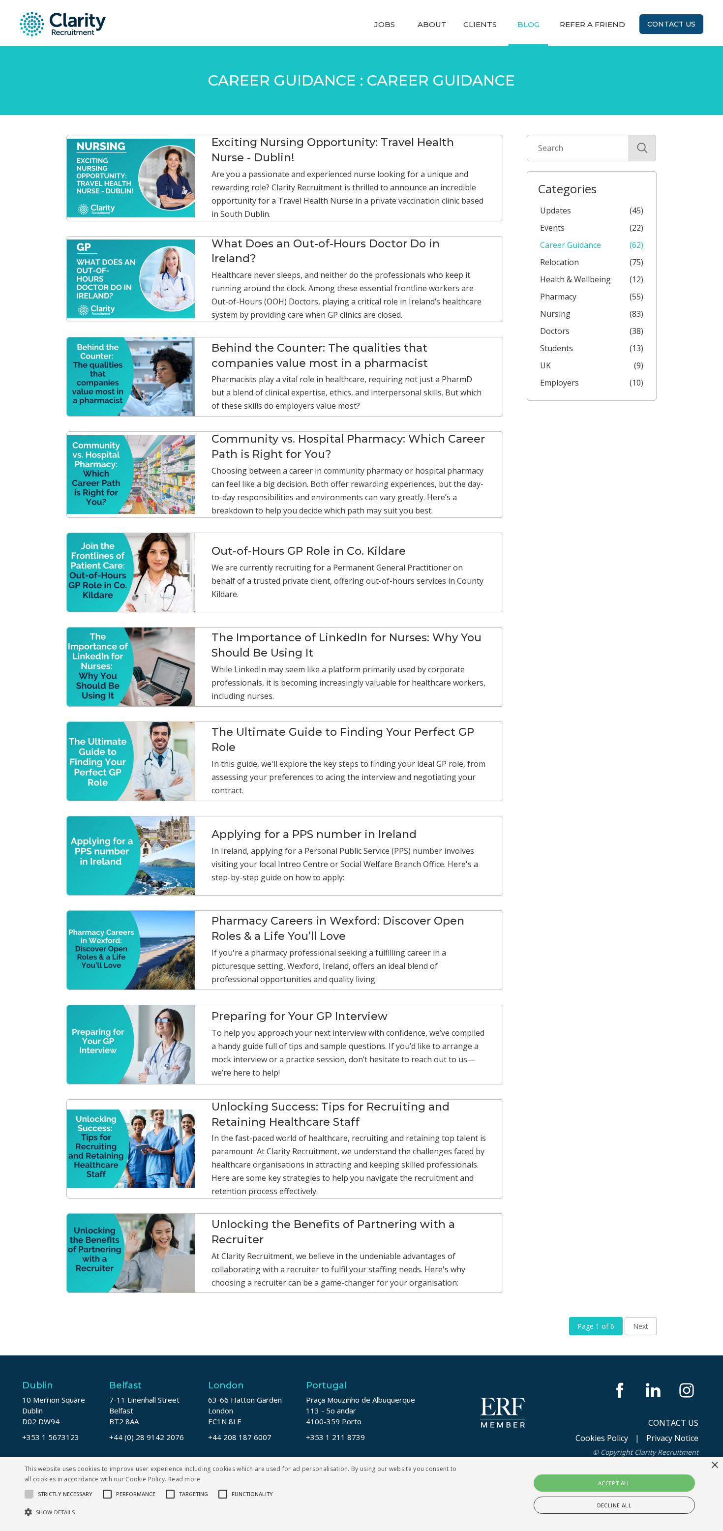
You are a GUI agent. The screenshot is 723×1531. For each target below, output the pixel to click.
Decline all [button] (614, 1505)
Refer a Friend (592, 24)
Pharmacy (591, 296)
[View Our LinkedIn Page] (654, 1390)
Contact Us (671, 24)
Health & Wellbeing (591, 279)
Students (591, 348)
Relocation (591, 262)
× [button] (714, 1465)
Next (640, 1326)
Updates (591, 210)
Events (591, 227)
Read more (184, 1479)
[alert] (361, 1494)
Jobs (384, 24)
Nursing (591, 313)
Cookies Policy (601, 1438)
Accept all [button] (614, 1483)
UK (591, 365)
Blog (528, 24)
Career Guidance (591, 245)
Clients (480, 24)
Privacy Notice (672, 1438)
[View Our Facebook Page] (620, 1390)
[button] (244, 1512)
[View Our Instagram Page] (687, 1390)
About (432, 24)
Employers (591, 382)
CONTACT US (673, 1422)
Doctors (591, 331)
